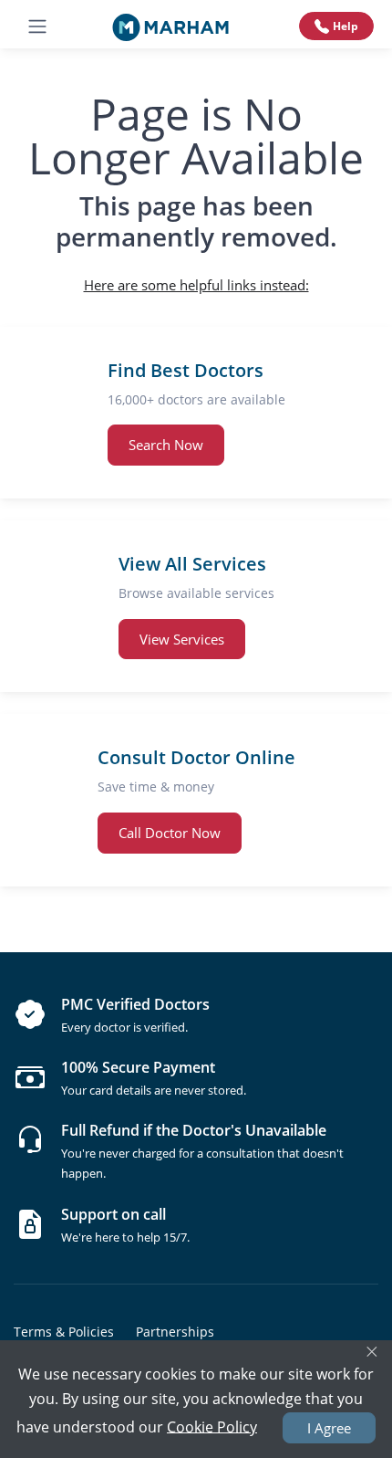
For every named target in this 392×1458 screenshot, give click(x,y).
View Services (181, 639)
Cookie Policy (212, 1426)
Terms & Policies (64, 1331)
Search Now (166, 444)
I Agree (329, 1428)
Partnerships (175, 1331)
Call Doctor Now (170, 832)
